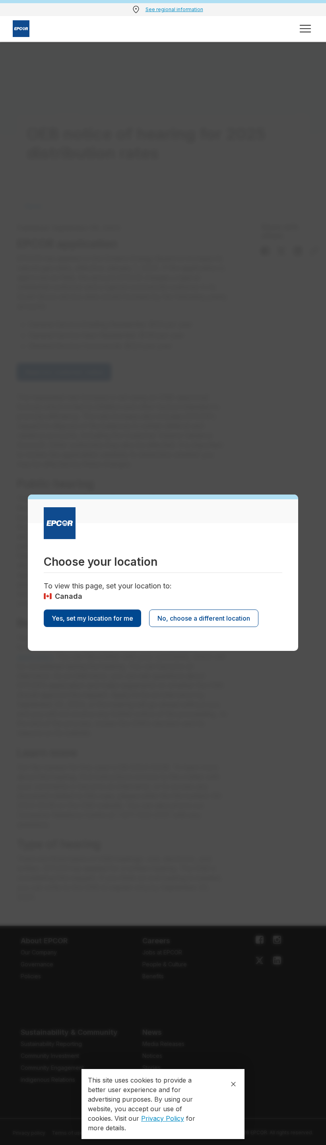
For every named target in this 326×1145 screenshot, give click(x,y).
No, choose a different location (203, 618)
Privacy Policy (162, 1118)
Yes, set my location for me (92, 618)
